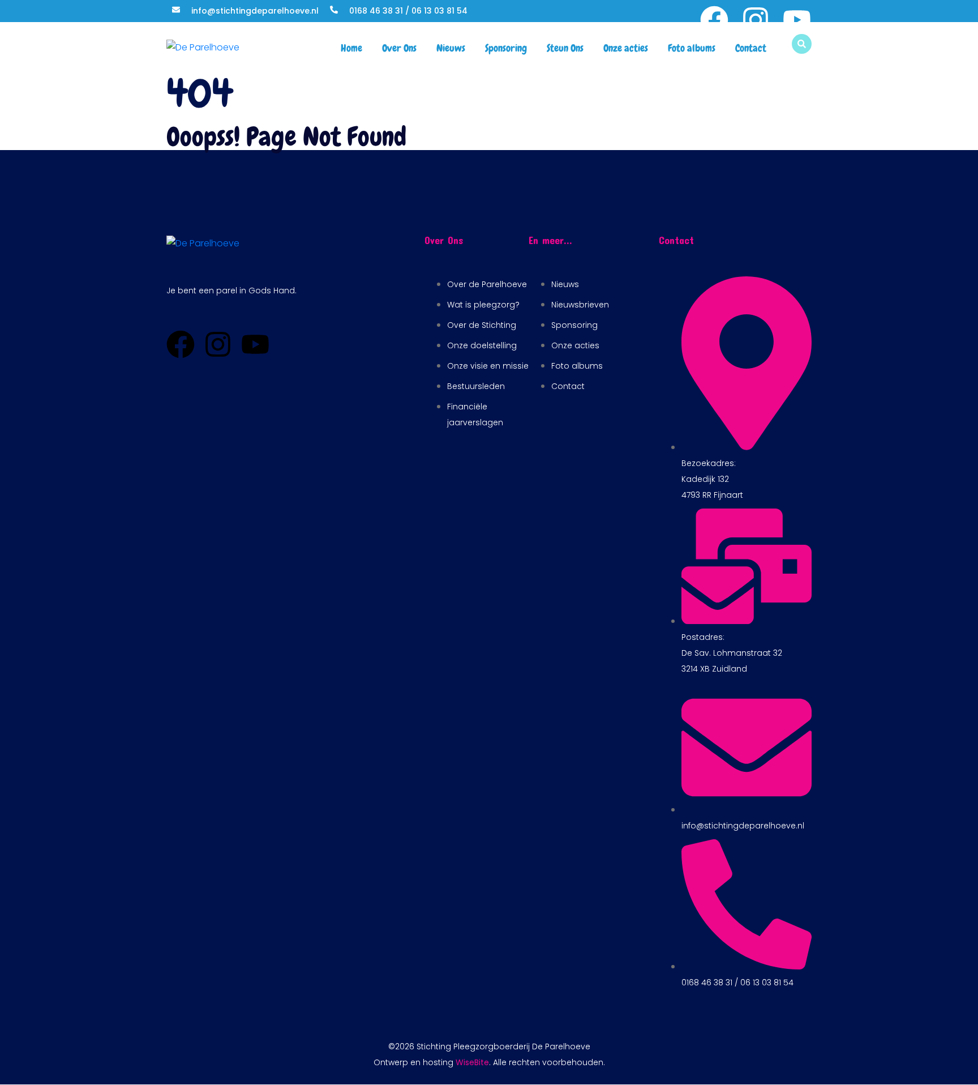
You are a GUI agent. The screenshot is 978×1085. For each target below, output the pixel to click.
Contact (750, 47)
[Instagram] (755, 20)
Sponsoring (506, 47)
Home (351, 47)
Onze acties (625, 47)
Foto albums (691, 47)
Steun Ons (565, 47)
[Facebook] (714, 20)
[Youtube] (797, 20)
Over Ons (399, 47)
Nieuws (450, 47)
